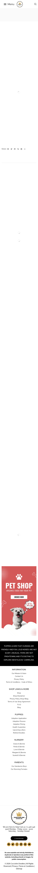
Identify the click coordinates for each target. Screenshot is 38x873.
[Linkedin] (21, 844)
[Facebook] (9, 844)
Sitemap (19, 869)
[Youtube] (29, 844)
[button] (9, 4)
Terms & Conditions (26, 866)
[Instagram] (17, 844)
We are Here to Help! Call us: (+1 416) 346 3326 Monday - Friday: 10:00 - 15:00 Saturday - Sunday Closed (19, 829)
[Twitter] (13, 844)
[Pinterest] (25, 844)
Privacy (15, 866)
